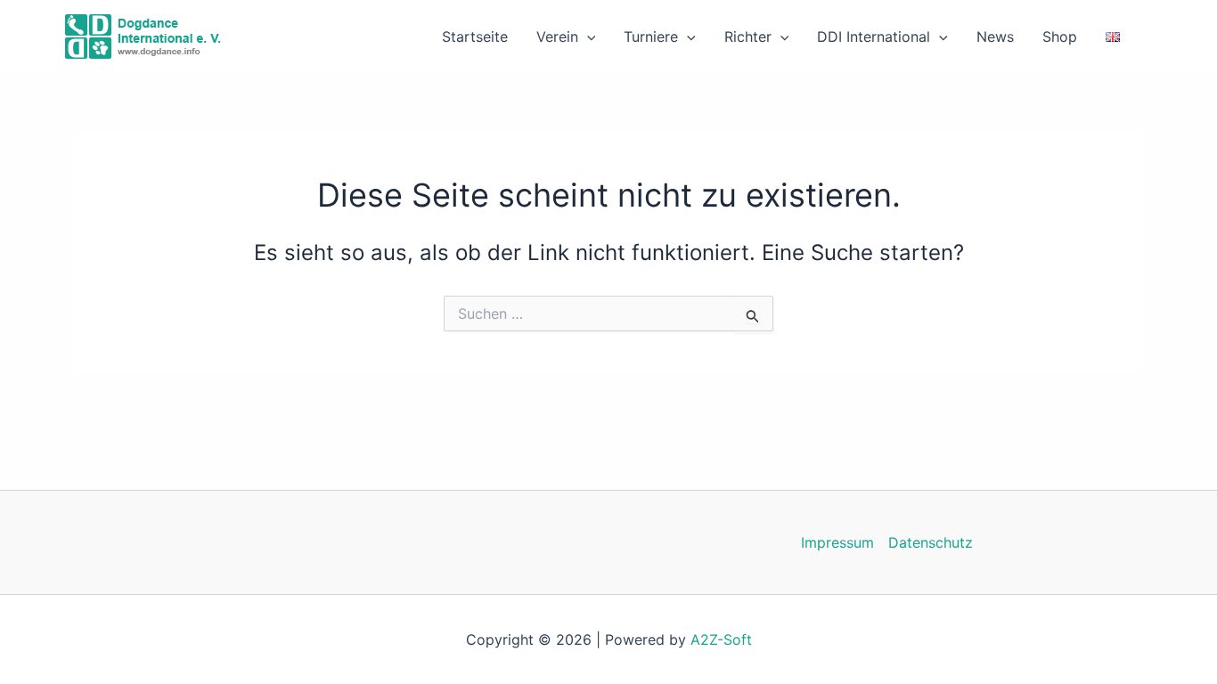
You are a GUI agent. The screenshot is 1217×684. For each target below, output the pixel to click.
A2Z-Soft (721, 639)
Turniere (651, 36)
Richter (748, 36)
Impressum (837, 542)
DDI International (873, 36)
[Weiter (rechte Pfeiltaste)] (1186, 342)
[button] (587, 36)
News (995, 36)
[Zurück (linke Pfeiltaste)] (31, 342)
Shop (1059, 36)
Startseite (475, 36)
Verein (557, 36)
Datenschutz (930, 542)
